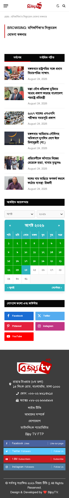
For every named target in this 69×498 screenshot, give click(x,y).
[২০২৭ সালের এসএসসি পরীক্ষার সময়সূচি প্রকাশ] (14, 118)
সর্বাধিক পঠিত (47, 57)
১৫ (8, 261)
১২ (43, 252)
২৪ (25, 269)
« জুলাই (11, 287)
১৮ (34, 261)
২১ (60, 261)
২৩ (17, 269)
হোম (6, 16)
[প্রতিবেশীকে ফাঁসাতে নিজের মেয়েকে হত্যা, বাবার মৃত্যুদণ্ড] (14, 163)
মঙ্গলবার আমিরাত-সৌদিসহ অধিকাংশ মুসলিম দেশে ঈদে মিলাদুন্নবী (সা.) (43, 138)
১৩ (51, 252)
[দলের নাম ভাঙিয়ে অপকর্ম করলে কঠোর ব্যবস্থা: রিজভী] (14, 183)
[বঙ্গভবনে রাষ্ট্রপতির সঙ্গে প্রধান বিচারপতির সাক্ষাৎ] (14, 73)
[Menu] (6, 6)
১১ (34, 252)
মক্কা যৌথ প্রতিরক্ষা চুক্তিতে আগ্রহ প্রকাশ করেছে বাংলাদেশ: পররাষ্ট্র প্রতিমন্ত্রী (45, 93)
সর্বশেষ (17, 57)
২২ (8, 269)
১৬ (17, 261)
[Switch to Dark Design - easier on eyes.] (58, 5)
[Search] (63, 6)
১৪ (60, 252)
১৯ (43, 261)
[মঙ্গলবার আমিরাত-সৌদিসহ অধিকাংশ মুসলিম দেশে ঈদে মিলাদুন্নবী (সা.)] (14, 138)
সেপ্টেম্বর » (57, 287)
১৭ (26, 261)
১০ (26, 252)
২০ (51, 261)
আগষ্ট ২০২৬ (34, 225)
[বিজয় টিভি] (34, 6)
